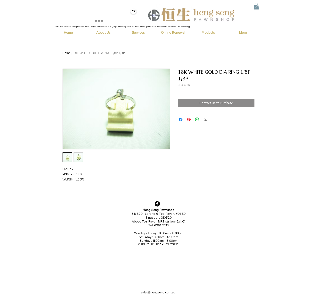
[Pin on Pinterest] (188, 119)
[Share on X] (205, 119)
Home (67, 53)
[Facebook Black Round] (157, 204)
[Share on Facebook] (180, 119)
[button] (256, 6)
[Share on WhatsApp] (197, 119)
